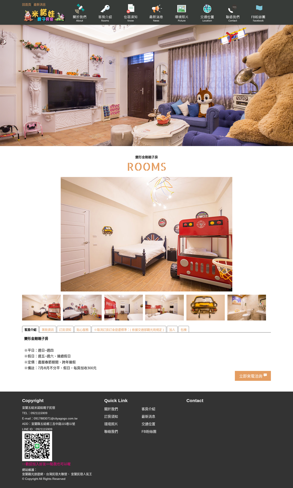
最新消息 (40, 4)
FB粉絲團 (258, 12)
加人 (172, 329)
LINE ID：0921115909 (46, 446)
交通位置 (207, 12)
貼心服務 (83, 329)
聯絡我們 (233, 12)
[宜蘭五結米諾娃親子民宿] (43, 14)
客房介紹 (105, 12)
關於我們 (79, 12)
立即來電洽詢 (250, 376)
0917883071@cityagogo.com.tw (55, 418)
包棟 (184, 329)
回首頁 (26, 4)
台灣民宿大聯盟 (56, 474)
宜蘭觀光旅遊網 (32, 474)
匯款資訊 (48, 329)
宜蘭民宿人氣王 (81, 474)
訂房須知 (130, 12)
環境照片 (182, 12)
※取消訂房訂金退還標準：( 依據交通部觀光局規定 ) (129, 329)
